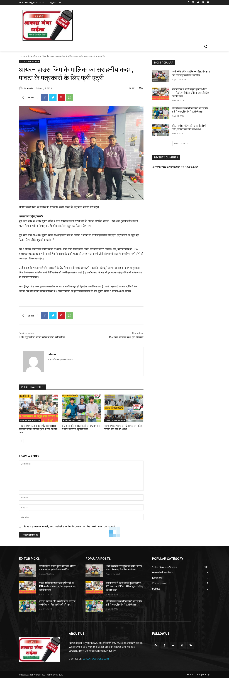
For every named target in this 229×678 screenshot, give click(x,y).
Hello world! (191, 166)
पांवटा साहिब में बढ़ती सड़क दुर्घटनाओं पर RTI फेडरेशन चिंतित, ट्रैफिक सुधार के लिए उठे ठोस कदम (38, 429)
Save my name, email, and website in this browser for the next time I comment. (69, 526)
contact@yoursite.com (96, 658)
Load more (180, 143)
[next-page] (27, 441)
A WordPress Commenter (166, 166)
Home (22, 56)
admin (29, 88)
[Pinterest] (61, 97)
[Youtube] (208, 3)
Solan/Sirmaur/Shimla (38, 56)
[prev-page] (21, 441)
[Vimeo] (203, 3)
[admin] (21, 88)
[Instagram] (193, 3)
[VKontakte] (190, 645)
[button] (205, 46)
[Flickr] (173, 645)
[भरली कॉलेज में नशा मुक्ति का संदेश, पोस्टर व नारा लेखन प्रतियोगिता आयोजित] (160, 76)
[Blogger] (155, 645)
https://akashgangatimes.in (60, 359)
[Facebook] (188, 3)
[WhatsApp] (69, 97)
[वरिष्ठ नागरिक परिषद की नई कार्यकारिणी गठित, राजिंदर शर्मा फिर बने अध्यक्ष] (123, 408)
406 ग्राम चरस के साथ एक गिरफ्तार (126, 337)
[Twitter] (198, 3)
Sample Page (203, 674)
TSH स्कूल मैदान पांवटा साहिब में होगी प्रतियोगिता (42, 337)
